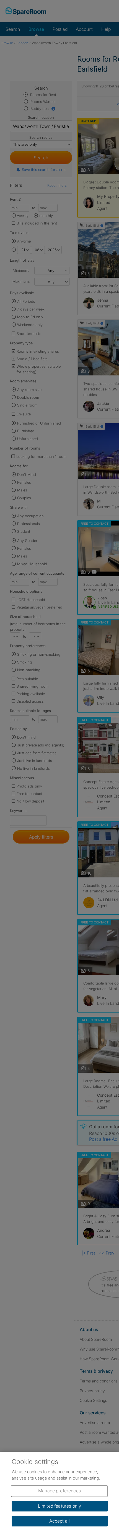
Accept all (59, 1521)
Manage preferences (59, 1490)
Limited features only (59, 1506)
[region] (59, 1492)
